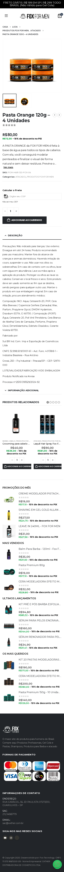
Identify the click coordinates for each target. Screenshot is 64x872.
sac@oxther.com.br (12, 823)
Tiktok (17, 838)
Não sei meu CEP (10, 202)
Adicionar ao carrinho (26, 220)
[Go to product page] (16, 423)
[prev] (55, 115)
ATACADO (21, 177)
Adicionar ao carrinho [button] (19, 466)
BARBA (5, 441)
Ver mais (8, 167)
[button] (6, 65)
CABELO (12, 441)
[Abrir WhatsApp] (57, 864)
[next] (59, 115)
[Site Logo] (34, 16)
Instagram (11, 838)
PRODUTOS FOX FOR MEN (40, 177)
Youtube (5, 838)
